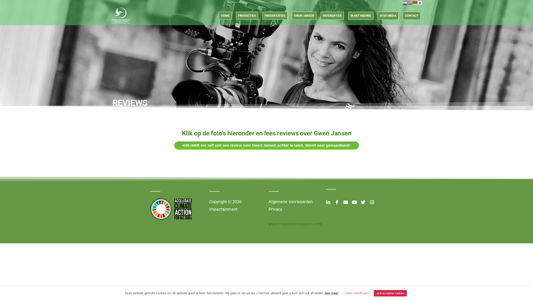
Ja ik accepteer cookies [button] (390, 293)
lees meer (331, 293)
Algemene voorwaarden (291, 201)
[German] (415, 3)
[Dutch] (405, 3)
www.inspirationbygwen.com (295, 223)
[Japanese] (420, 3)
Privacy (275, 209)
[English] (410, 3)
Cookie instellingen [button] (356, 293)
